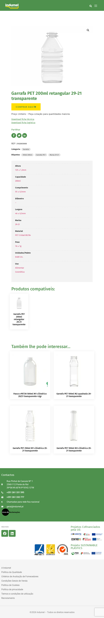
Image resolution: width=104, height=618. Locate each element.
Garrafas (26, 149)
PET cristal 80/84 (23, 235)
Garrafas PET (41, 155)
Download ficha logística (23, 122)
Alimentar (19, 268)
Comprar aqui (25, 107)
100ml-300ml (27, 155)
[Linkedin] (12, 533)
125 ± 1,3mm (20, 170)
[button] (91, 6)
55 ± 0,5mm (20, 191)
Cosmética (20, 272)
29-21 (17, 224)
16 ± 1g (18, 246)
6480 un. (19, 257)
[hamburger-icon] (96, 6)
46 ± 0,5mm (20, 213)
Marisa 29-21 (54, 155)
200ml (18, 181)
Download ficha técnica (22, 119)
